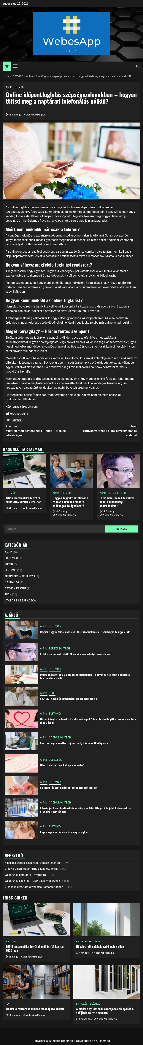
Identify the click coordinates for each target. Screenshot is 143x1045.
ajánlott (17, 419)
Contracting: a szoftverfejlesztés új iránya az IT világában (74, 743)
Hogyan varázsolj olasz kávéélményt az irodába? (110, 431)
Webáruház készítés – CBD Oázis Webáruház (32, 880)
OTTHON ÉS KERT (15, 588)
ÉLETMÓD (19, 87)
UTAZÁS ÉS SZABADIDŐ (20, 600)
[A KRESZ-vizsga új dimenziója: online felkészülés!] (21, 696)
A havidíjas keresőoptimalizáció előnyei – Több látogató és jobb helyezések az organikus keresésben (85, 809)
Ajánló (9, 87)
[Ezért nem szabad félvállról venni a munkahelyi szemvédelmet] (118, 471)
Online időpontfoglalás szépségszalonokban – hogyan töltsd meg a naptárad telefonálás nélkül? (85, 676)
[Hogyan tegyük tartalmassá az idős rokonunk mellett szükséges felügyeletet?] (71, 471)
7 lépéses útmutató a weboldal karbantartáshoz (34, 887)
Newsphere (83, 1041)
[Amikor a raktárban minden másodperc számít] (36, 982)
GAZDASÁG (12, 582)
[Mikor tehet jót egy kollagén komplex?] (21, 763)
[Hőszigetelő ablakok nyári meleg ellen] (106, 919)
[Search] (137, 66)
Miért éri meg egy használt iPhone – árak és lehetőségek (36, 431)
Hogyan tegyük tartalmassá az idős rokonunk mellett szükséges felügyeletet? (70, 502)
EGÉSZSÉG (113, 493)
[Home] (7, 66)
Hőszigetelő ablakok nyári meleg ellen (100, 946)
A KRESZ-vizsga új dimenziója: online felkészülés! (69, 698)
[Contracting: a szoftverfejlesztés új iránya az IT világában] (21, 741)
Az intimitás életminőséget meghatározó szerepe (69, 787)
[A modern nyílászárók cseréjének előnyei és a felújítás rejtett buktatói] (106, 982)
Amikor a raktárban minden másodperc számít (35, 1009)
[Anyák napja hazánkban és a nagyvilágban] (21, 830)
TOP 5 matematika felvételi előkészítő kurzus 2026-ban (23, 500)
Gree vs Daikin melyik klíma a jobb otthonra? (31, 868)
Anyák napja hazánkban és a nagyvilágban (64, 832)
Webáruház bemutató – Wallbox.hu (26, 875)
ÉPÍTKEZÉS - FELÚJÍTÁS (88, 941)
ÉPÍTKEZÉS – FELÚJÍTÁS (20, 576)
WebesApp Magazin (36, 114)
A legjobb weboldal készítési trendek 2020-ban (33, 862)
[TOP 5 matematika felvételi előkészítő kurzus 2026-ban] (24, 471)
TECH (123, 493)
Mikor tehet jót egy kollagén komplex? (62, 765)
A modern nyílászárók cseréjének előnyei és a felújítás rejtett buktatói (105, 1011)
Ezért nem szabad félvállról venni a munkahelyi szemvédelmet (117, 502)
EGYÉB (9, 564)
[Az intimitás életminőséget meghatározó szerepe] (21, 785)
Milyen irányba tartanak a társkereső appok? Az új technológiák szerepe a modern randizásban (88, 720)
